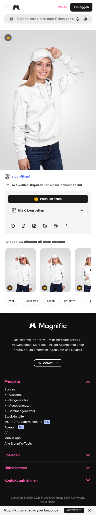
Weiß (12, 301)
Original (28, 38)
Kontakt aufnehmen (21, 480)
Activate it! (74, 510)
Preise (62, 7)
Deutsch (48, 362)
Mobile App (12, 438)
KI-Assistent (13, 395)
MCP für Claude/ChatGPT (26, 422)
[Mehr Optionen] (66, 225)
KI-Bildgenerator (16, 400)
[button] (48, 362)
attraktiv (69, 301)
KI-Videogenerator (17, 406)
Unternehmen (15, 467)
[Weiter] (90, 270)
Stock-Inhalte (14, 416)
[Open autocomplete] (10, 19)
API (6, 433)
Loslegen (12, 455)
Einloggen (81, 7)
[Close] (89, 510)
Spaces (9, 389)
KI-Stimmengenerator (19, 411)
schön (51, 301)
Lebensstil (31, 301)
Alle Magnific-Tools (18, 444)
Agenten (13, 427)
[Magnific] (48, 326)
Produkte (12, 381)
